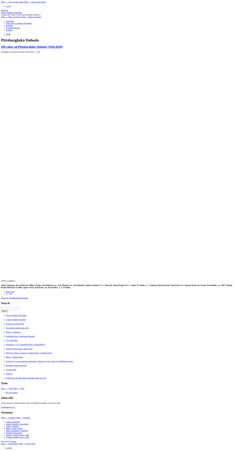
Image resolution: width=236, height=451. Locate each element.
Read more (10, 292)
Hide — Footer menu (27, 444)
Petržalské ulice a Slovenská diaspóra (20, 336)
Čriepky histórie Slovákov (16, 320)
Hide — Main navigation (31, 17)
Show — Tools (7, 388)
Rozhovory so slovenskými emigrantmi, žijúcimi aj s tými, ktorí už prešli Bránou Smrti (39, 361)
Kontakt (9, 30)
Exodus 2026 (11, 370)
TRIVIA (9, 374)
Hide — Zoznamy (23, 418)
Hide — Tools (18, 388)
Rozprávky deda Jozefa (15, 324)
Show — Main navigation (11, 17)
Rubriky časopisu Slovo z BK (17, 435)
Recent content (11, 393)
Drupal (13, 441)
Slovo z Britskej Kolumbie (16, 315)
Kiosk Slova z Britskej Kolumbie (19, 23)
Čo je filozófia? (12, 340)
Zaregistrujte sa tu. (8, 407)
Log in (8, 6)
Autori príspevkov (13, 422)
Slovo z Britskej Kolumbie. (11, 13)
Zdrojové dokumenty (14, 433)
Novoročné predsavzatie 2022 (17, 328)
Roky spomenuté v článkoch (17, 431)
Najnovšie (10, 21)
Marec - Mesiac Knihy (14, 357)
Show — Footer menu (9, 444)
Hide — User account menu (35, 2)
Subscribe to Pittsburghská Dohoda (14, 298)
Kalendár (9, 26)
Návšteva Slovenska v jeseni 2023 (19, 349)
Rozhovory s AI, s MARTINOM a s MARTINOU (25, 345)
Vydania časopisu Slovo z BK (17, 437)
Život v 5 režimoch (13, 332)
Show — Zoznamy (8, 418)
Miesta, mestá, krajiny (14, 428)
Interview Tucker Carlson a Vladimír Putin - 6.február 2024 (29, 353)
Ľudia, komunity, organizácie (17, 424)
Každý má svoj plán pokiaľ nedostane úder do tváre (26, 378)
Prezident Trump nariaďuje (16, 365)
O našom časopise (13, 28)
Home (8, 34)
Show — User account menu (12, 2)
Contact (9, 448)
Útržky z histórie (12, 426)
